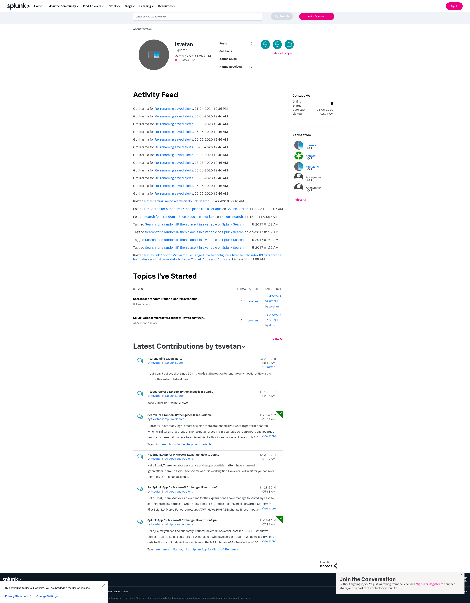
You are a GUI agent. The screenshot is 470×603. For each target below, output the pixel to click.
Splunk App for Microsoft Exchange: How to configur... (169, 318)
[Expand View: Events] (119, 5)
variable (206, 444)
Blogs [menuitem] (128, 6)
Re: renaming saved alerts (174, 108)
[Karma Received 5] (265, 44)
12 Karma (268, 367)
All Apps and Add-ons (214, 259)
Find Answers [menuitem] (92, 6)
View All (277, 339)
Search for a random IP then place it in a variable (180, 216)
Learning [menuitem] (145, 6)
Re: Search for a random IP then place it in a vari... (180, 391)
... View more (268, 380)
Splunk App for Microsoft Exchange (215, 549)
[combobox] (213, 16)
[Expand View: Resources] (174, 5)
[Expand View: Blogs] (133, 5)
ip (157, 444)
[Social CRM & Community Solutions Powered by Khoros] (328, 565)
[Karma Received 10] (277, 44)
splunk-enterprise (186, 444)
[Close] (103, 586)
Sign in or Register (428, 584)
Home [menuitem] (38, 6)
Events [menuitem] (113, 6)
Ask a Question (316, 16)
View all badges (283, 53)
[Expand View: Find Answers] (103, 5)
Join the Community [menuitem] (62, 6)
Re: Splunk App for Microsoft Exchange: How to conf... (183, 454)
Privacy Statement (16, 596)
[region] (54, 592)
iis (187, 549)
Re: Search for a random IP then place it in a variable (183, 209)
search (166, 444)
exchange (162, 549)
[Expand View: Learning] (152, 5)
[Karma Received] (289, 44)
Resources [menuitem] (165, 6)
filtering (177, 549)
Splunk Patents (121, 591)
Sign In (454, 6)
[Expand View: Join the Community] (77, 5)
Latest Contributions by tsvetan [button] (187, 345)
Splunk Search (198, 201)
